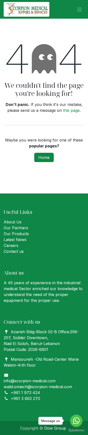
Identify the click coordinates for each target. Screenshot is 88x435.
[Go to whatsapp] (76, 421)
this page (71, 110)
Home (44, 157)
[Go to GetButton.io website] (76, 430)
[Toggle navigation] (79, 9)
